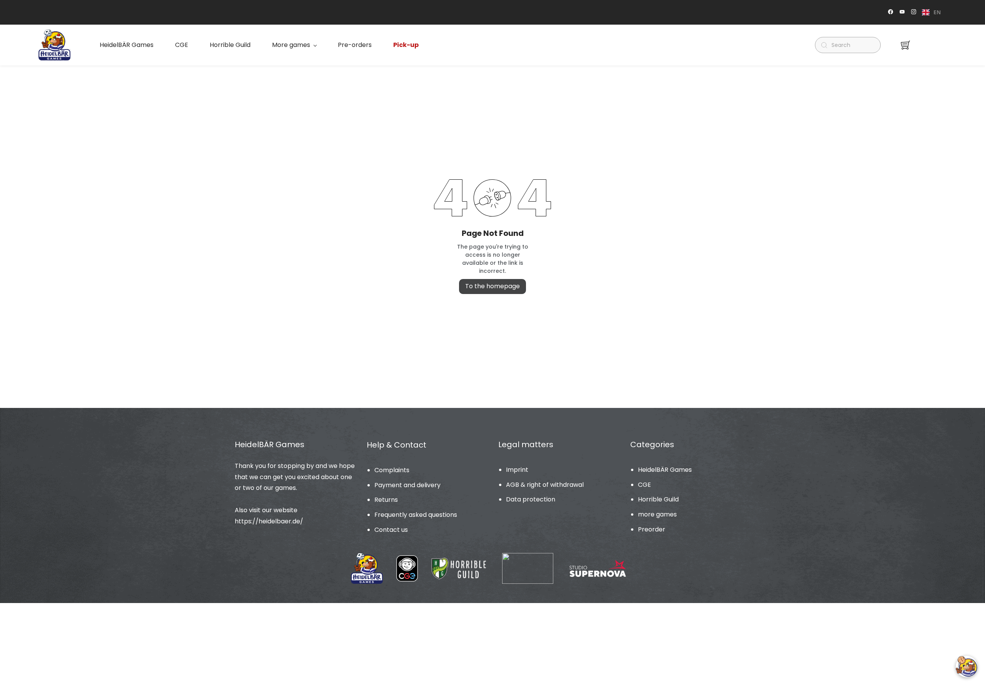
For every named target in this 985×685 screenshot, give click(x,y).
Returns (386, 499)
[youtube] (902, 12)
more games (657, 514)
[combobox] (931, 12)
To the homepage (492, 286)
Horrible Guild (658, 499)
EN (937, 12)
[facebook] (890, 12)
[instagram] (913, 12)
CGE (644, 484)
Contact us (391, 529)
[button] (905, 45)
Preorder (651, 529)
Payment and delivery (407, 485)
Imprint (517, 469)
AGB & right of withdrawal (545, 484)
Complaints (391, 470)
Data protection (530, 499)
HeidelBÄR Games (665, 469)
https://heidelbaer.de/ (269, 521)
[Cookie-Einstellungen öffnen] (966, 666)
